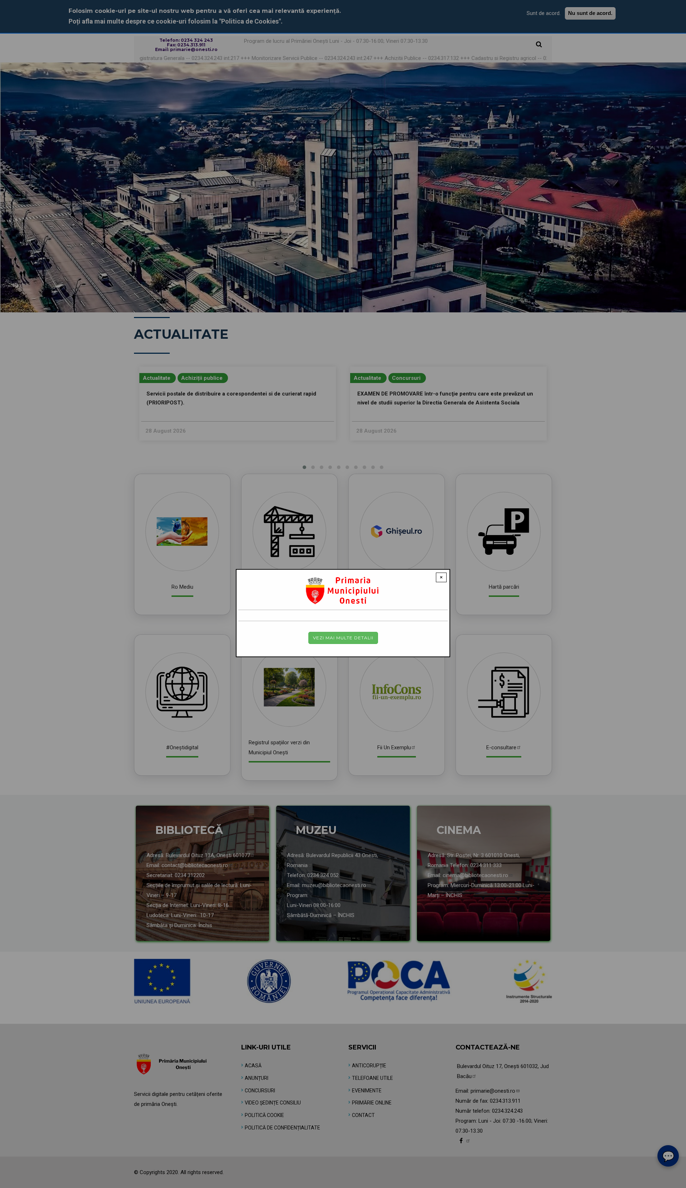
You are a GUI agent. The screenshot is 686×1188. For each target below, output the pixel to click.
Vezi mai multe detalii (343, 637)
